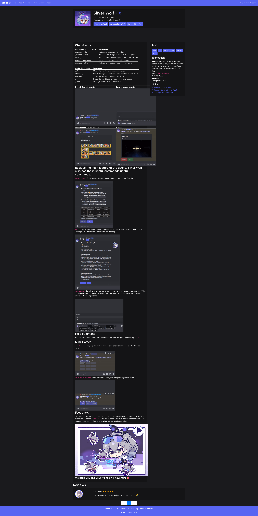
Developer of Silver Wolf (163, 92)
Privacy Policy (132, 509)
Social (172, 50)
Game (154, 50)
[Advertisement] (109, 33)
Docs (49, 3)
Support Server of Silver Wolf (165, 90)
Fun (160, 50)
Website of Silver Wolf (162, 88)
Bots (15, 3)
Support (42, 3)
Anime (166, 50)
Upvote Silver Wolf (117, 24)
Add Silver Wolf (101, 24)
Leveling (179, 50)
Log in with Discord (248, 3)
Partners (122, 509)
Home (107, 509)
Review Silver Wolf (135, 24)
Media (155, 54)
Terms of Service (146, 509)
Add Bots (22, 3)
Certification (32, 3)
